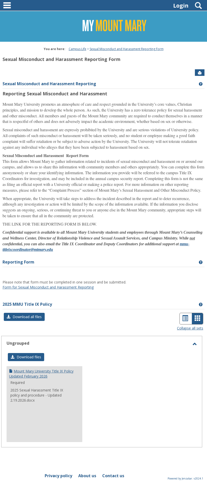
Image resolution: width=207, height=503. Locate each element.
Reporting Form (18, 262)
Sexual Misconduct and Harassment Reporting (49, 83)
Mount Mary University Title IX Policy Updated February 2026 (41, 374)
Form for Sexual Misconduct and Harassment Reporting (48, 287)
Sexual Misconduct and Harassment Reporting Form (127, 49)
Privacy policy (58, 475)
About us (87, 475)
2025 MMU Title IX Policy (27, 304)
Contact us (113, 475)
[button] (24, 317)
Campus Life (77, 49)
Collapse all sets (190, 328)
